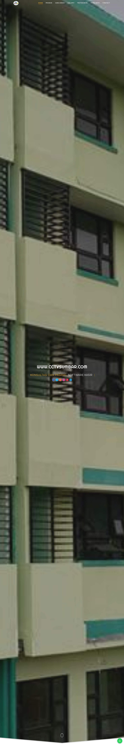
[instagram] (63, 379)
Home (40, 3)
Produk (49, 3)
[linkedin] (70, 379)
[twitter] (57, 379)
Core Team (95, 3)
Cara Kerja (60, 3)
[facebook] (53, 379)
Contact (106, 3)
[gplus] (60, 379)
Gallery (70, 3)
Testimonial (82, 3)
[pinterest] (67, 379)
